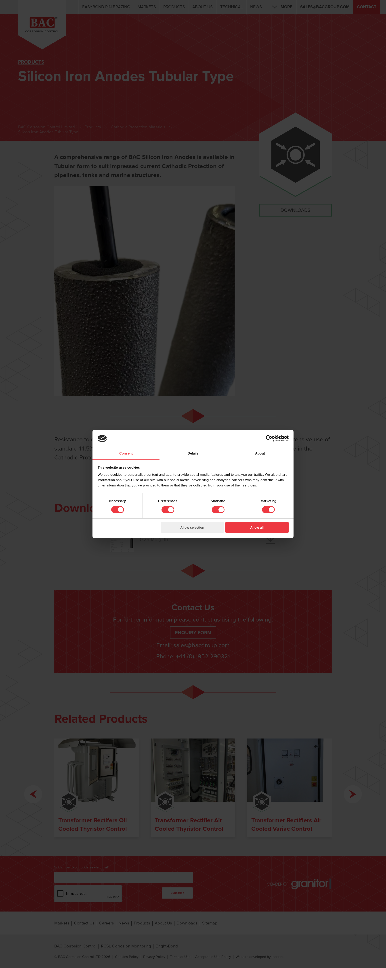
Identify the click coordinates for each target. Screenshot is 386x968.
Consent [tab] (126, 453)
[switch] (168, 509)
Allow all (257, 527)
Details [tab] (193, 453)
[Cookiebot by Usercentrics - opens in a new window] (269, 438)
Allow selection (192, 527)
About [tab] (260, 453)
